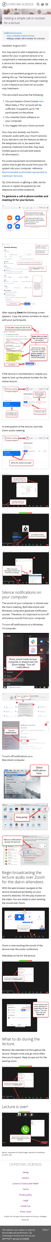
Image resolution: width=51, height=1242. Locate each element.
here (41, 101)
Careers (25, 1177)
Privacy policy (25, 1194)
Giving (25, 1172)
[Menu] (47, 4)
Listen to (25, 1183)
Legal (25, 1200)
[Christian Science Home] (18, 4)
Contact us (25, 1206)
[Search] (38, 4)
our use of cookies (21, 1238)
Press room (25, 1211)
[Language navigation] (42, 4)
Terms (25, 1189)
